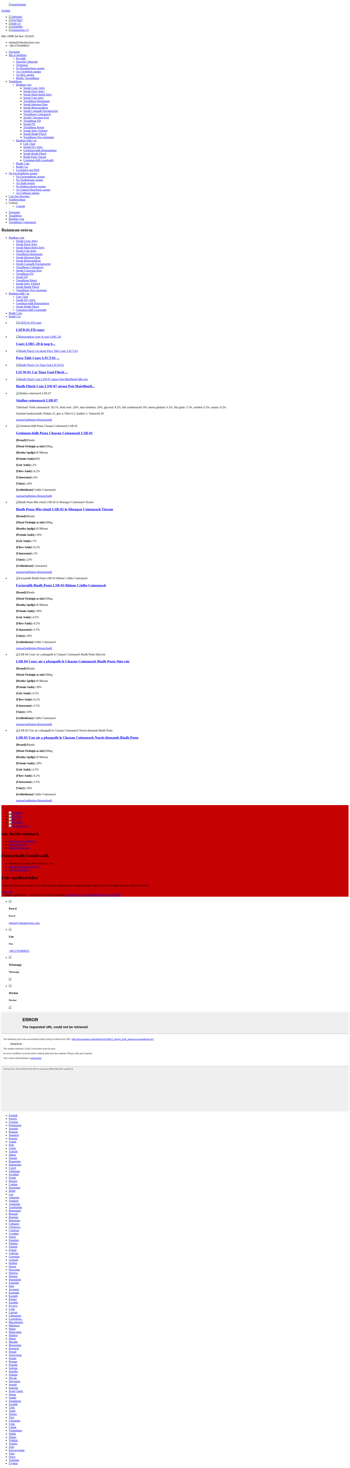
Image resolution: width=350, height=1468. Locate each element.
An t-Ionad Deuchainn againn (33, 189)
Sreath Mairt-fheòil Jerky (37, 94)
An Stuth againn (25, 183)
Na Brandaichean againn (30, 68)
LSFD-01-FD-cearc (30, 330)
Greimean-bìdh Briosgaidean (40, 150)
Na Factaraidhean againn (23, 173)
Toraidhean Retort (33, 127)
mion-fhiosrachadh (41, 419)
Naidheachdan (17, 199)
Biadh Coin (22, 163)
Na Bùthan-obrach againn (31, 186)
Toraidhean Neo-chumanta (38, 137)
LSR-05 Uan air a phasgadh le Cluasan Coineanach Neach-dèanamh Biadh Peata (77, 737)
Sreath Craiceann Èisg (36, 117)
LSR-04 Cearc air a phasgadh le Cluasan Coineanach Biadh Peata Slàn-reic (73, 661)
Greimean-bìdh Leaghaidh (38, 160)
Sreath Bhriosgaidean (35, 107)
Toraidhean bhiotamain (36, 101)
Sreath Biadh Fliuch (34, 133)
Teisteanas (22, 65)
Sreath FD (29, 124)
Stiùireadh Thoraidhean (22, 841)
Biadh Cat (22, 166)
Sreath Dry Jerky (33, 147)
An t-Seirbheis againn (28, 71)
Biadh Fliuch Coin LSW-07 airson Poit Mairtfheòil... (55, 386)
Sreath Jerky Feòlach (35, 130)
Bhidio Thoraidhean (27, 78)
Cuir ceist (6, 891)
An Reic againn (25, 74)
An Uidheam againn (27, 193)
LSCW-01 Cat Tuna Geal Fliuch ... (42, 372)
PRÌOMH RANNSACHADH (103, 894)
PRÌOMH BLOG (75, 894)
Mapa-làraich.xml (19, 847)
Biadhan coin (23, 84)
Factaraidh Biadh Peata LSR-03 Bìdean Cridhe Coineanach (61, 585)
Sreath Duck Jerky (34, 91)
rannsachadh (23, 419)
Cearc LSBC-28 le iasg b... (35, 344)
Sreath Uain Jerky (33, 97)
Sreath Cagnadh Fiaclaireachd (40, 111)
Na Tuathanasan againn (29, 179)
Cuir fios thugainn (19, 196)
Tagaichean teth (18, 844)
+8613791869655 (19, 869)
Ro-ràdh (21, 58)
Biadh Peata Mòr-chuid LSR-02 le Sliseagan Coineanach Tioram (64, 509)
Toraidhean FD (32, 120)
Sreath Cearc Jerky (34, 88)
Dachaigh (14, 51)
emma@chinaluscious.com (24, 866)
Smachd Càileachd (27, 61)
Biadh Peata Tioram (34, 156)
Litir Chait (29, 143)
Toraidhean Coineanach (37, 114)
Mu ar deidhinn (17, 55)
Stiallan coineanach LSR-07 (37, 400)
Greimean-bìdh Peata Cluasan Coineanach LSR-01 (54, 433)
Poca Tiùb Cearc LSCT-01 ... (37, 358)
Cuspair (20, 206)
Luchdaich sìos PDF (28, 170)
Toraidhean (15, 81)
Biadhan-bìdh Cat (26, 140)
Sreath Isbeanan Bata (35, 104)
